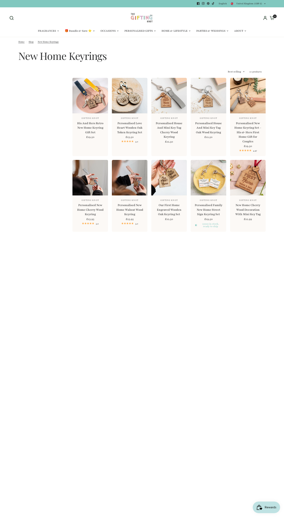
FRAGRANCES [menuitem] (47, 31)
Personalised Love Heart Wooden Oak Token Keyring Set (129, 127)
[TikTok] (213, 3)
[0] (271, 18)
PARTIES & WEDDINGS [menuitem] (210, 31)
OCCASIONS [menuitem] (108, 31)
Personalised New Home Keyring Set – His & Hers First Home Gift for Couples (247, 132)
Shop (31, 41)
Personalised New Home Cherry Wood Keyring (90, 209)
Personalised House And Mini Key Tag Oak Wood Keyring (208, 127)
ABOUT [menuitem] (238, 31)
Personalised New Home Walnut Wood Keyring (129, 209)
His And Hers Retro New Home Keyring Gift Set (90, 127)
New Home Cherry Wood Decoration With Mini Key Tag (248, 209)
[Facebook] (198, 3)
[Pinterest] (208, 3)
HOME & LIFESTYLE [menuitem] (175, 31)
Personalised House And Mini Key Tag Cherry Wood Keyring (169, 130)
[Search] (12, 18)
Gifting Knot (90, 118)
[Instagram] (203, 3)
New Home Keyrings (48, 41)
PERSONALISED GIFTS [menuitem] (138, 31)
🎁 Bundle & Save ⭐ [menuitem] (78, 31)
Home (21, 41)
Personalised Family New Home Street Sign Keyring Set (208, 209)
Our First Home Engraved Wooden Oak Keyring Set (169, 209)
